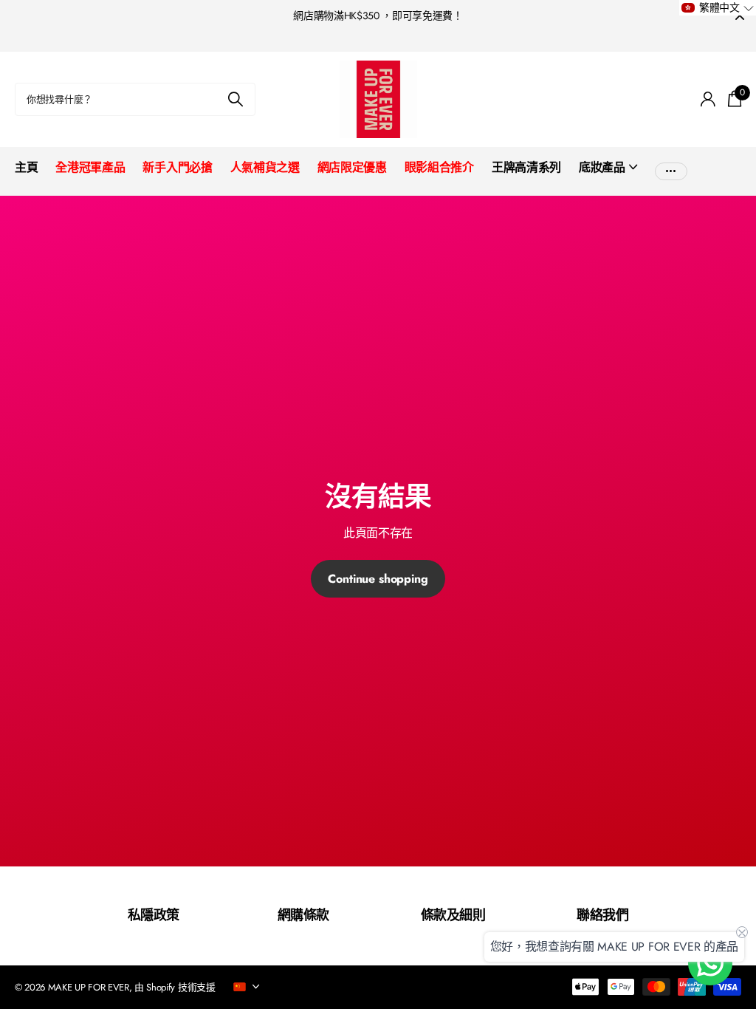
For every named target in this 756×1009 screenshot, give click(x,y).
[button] (717, 8)
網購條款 (303, 915)
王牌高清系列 (526, 167)
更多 (671, 167)
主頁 (26, 167)
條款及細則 (453, 915)
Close (740, 16)
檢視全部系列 (608, 175)
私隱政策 (153, 915)
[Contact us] (710, 963)
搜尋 (235, 99)
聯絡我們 (602, 915)
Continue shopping (377, 578)
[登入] (708, 99)
